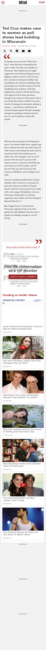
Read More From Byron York (22, 247)
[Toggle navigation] (3, 3)
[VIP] (42, 3)
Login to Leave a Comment (23, 277)
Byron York (9, 46)
